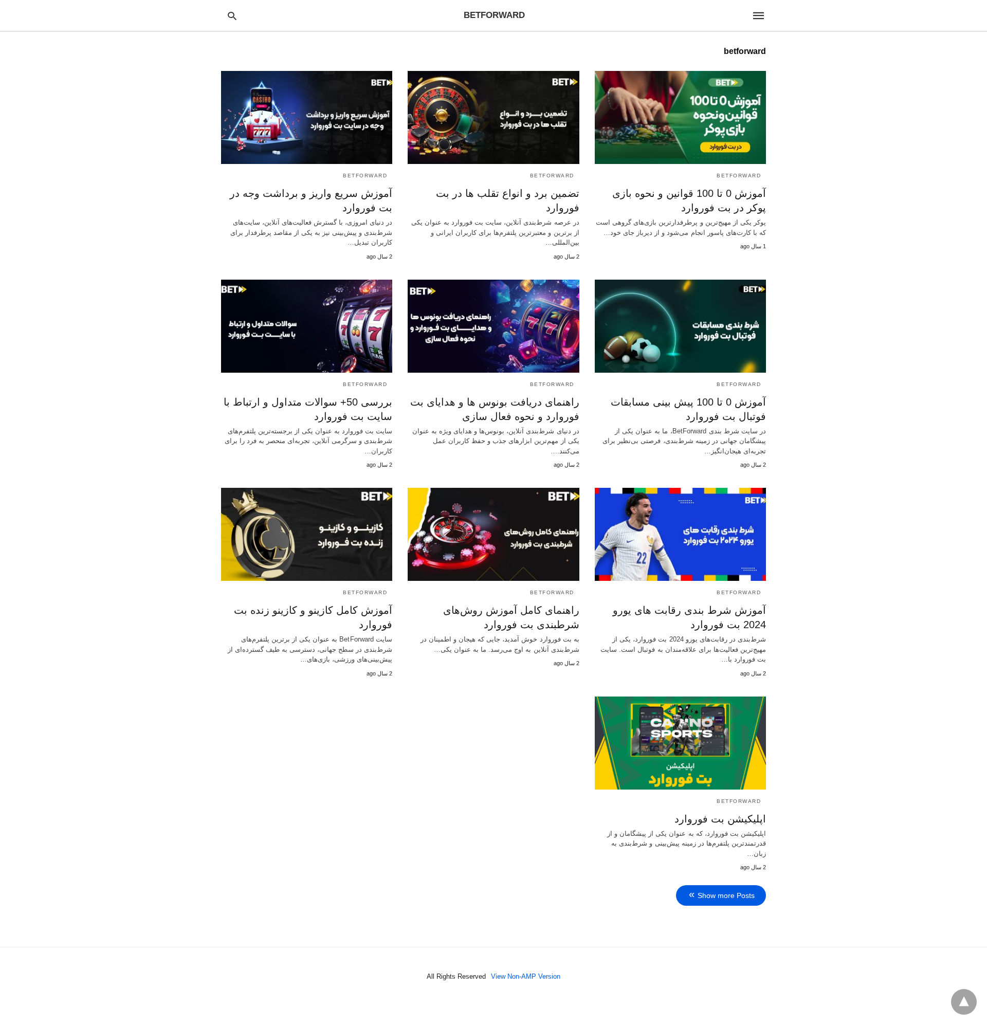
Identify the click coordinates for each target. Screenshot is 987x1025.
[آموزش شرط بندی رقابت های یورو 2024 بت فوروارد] (680, 534)
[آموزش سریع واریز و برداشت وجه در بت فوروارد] (306, 117)
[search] (232, 16)
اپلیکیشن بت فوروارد (720, 819)
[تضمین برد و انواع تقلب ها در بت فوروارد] (493, 117)
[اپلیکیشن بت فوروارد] (680, 743)
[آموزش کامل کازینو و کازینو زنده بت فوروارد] (306, 534)
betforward (739, 175)
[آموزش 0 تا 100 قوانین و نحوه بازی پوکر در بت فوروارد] (680, 117)
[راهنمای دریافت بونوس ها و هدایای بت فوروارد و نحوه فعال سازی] (493, 326)
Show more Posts (726, 895)
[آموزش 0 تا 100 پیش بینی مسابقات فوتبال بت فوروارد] (680, 326)
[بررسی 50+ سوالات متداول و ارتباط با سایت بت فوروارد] (306, 326)
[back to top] (964, 1002)
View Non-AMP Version (525, 976)
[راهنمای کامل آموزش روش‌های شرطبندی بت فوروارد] (493, 534)
